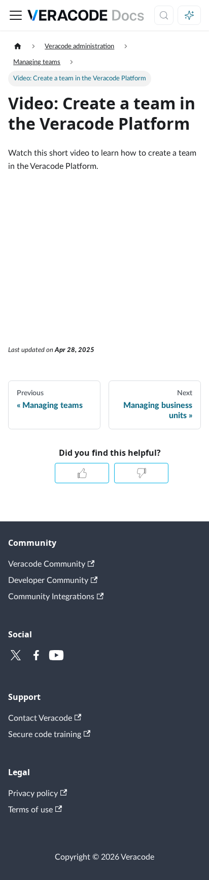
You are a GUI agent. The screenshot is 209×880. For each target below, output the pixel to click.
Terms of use (30, 810)
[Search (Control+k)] (163, 15)
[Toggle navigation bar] (15, 15)
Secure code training (44, 734)
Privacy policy (33, 793)
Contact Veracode (40, 718)
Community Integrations (51, 597)
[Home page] (17, 46)
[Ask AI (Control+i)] (189, 15)
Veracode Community (46, 564)
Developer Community (48, 580)
